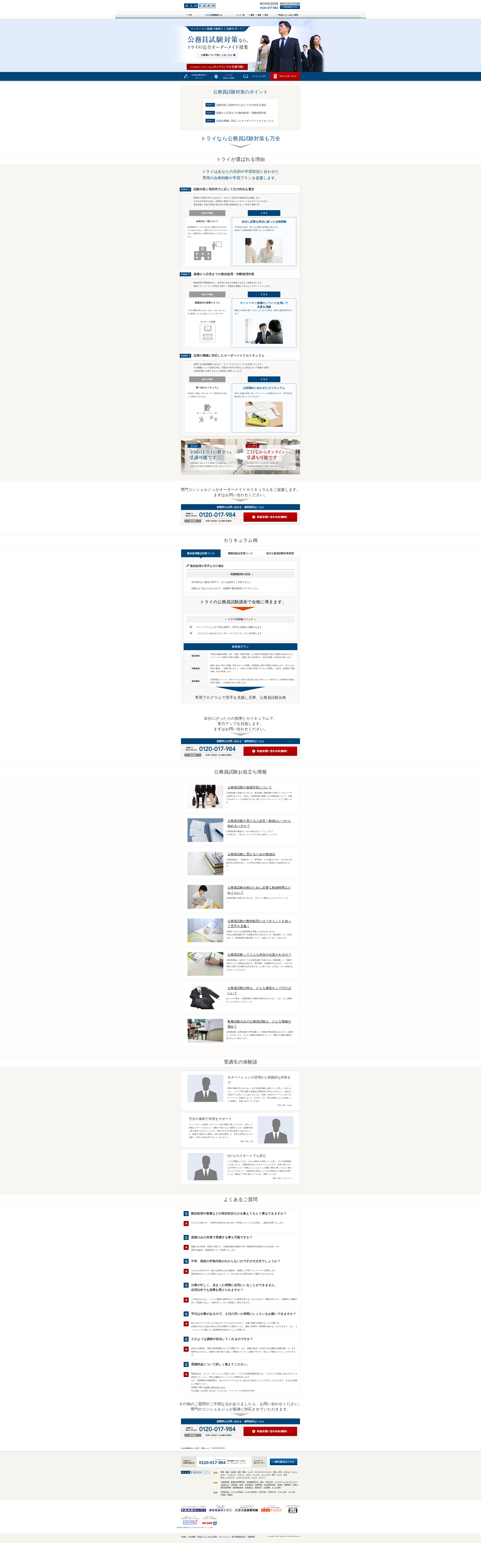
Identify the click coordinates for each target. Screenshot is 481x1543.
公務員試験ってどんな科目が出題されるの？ (259, 954)
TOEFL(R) (272, 1492)
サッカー (256, 1475)
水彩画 (233, 1472)
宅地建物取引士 (252, 1482)
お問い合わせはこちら (215, 1387)
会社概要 (191, 1537)
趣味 (252, 15)
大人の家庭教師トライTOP (190, 1448)
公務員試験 (225, 1482)
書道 (244, 1472)
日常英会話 (225, 1492)
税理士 (280, 1485)
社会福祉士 (249, 1485)
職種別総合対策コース (240, 553)
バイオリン (231, 1475)
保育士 (295, 1485)
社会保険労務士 (270, 1485)
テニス (279, 1475)
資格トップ (205, 1448)
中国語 (223, 1495)
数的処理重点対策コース (201, 553)
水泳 (285, 1475)
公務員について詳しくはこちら (216, 55)
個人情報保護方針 (239, 1537)
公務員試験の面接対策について (249, 787)
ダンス (254, 1477)
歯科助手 (258, 1487)
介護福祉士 (249, 1487)
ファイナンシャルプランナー (286, 1482)
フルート (241, 1475)
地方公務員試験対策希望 (280, 553)
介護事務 (266, 1487)
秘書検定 (287, 1485)
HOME (183, 1537)
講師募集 (251, 1537)
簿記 (262, 1482)
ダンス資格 (276, 1487)
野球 (273, 1475)
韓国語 (230, 1495)
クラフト (261, 1477)
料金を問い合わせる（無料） (270, 517)
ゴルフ (248, 1475)
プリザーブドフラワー (263, 1472)
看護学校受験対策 (238, 1482)
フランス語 (282, 1492)
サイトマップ (224, 1537)
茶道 (239, 1472)
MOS (241, 1485)
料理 (222, 1472)
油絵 (227, 1472)
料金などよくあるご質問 (207, 1537)
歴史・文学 (277, 1472)
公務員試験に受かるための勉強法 (251, 854)
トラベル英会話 (237, 1492)
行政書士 (234, 1485)
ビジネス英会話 (251, 1492)
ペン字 (250, 1472)
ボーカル (286, 1472)
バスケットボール (243, 1477)
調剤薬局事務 (226, 1487)
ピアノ (294, 1472)
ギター (223, 1475)
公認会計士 (225, 1485)
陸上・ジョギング (228, 1477)
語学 (266, 15)
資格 (259, 15)
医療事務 (258, 1485)
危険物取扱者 (238, 1487)
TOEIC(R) (269, 1482)
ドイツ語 (291, 1492)
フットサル (265, 1475)
